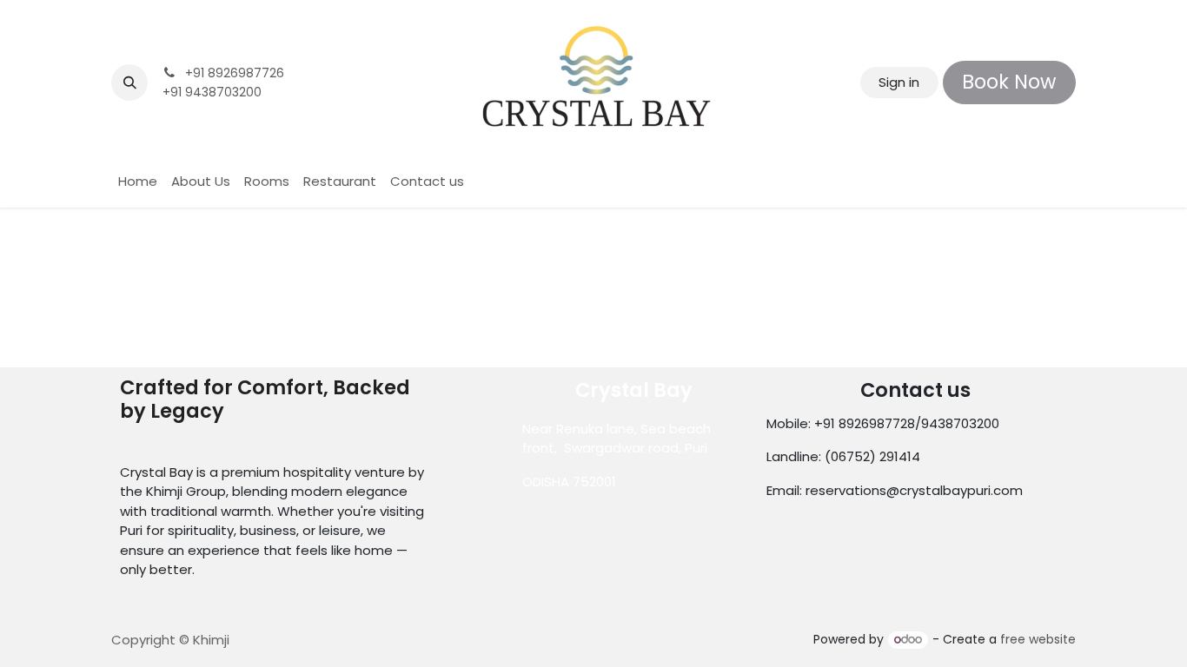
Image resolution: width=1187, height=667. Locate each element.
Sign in (899, 82)
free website (1038, 639)
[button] (129, 82)
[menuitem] (137, 182)
